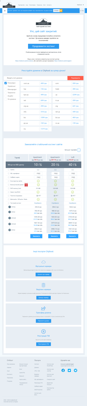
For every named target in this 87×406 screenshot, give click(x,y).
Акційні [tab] (10, 96)
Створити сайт (51, 379)
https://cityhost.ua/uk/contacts (24, 61)
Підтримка (39, 5)
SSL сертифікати (38, 379)
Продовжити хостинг (43, 46)
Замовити (36, 236)
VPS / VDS (20, 10)
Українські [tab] (11, 86)
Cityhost (46, 70)
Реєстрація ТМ (38, 383)
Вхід (83, 10)
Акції (27, 5)
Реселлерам (32, 5)
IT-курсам (9, 381)
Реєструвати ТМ (43, 344)
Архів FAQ (22, 372)
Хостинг (10, 10)
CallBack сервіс (48, 10)
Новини (9, 367)
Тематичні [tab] (11, 93)
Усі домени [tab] (12, 99)
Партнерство (21, 5)
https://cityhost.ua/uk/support (62, 61)
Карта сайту (22, 379)
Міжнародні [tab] (12, 89)
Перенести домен (43, 321)
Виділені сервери (27, 10)
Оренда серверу (43, 297)
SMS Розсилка (39, 10)
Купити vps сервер (43, 274)
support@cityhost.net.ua (67, 365)
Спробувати (37, 203)
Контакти (49, 5)
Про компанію (11, 364)
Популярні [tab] (11, 83)
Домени (15, 10)
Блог (44, 5)
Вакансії (21, 376)
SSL (34, 10)
